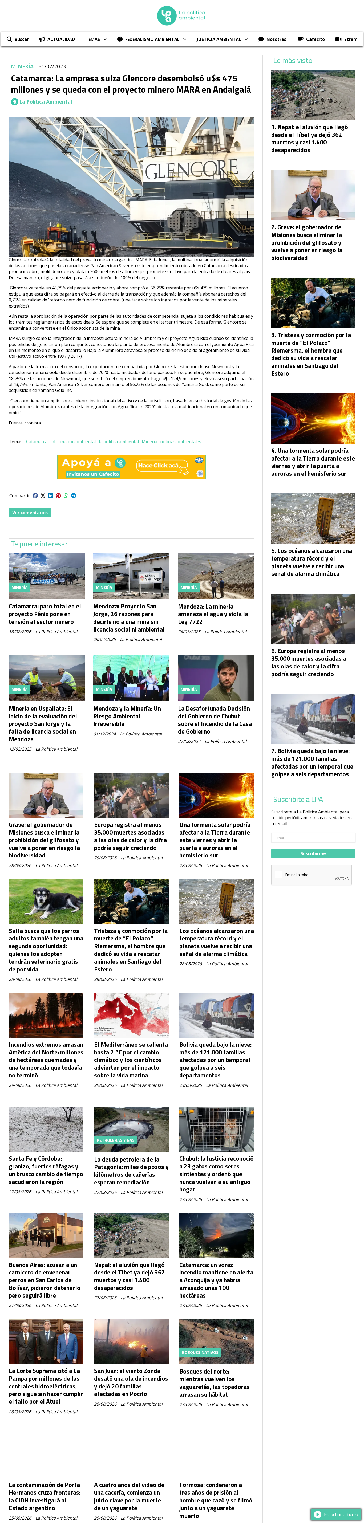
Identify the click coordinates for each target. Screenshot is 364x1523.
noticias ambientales (180, 441)
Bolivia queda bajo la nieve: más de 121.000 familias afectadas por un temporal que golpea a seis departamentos (215, 1060)
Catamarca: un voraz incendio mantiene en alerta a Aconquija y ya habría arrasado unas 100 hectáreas (216, 1280)
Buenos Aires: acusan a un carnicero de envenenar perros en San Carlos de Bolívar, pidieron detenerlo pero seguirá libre (44, 1280)
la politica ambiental (119, 441)
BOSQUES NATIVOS (200, 1352)
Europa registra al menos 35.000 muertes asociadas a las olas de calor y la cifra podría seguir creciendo (130, 836)
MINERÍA (22, 66)
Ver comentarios (30, 512)
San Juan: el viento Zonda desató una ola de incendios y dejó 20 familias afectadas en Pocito (131, 1382)
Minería (149, 441)
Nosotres (276, 39)
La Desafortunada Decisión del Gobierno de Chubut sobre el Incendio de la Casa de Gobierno (215, 720)
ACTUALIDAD (61, 39)
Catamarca (36, 441)
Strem (351, 39)
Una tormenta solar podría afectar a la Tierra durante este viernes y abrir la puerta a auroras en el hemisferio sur (214, 840)
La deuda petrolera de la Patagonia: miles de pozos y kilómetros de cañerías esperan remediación (131, 1171)
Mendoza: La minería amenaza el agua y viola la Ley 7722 (213, 614)
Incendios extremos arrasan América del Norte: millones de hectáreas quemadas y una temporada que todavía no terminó (46, 1060)
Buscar (22, 39)
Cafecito (315, 39)
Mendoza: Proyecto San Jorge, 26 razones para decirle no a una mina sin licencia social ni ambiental (129, 617)
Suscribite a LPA (298, 799)
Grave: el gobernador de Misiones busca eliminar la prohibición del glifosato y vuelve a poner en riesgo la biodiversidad (44, 840)
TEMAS (93, 39)
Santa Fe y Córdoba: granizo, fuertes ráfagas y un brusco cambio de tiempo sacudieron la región (46, 1170)
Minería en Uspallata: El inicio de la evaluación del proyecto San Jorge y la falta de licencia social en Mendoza (43, 724)
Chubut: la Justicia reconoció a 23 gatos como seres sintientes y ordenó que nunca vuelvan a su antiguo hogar (216, 1174)
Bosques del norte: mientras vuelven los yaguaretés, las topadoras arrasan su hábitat (214, 1383)
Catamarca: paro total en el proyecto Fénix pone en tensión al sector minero (45, 613)
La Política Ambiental (45, 102)
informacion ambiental (73, 441)
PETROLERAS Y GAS (116, 1140)
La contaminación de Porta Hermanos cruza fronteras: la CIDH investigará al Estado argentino (44, 1496)
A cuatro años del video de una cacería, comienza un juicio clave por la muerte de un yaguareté (129, 1496)
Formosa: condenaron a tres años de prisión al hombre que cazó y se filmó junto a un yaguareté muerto (215, 1500)
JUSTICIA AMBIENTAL (219, 39)
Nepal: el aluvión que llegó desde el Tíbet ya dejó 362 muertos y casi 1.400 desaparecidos (129, 1276)
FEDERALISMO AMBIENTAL (152, 39)
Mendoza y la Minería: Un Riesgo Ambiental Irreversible (127, 716)
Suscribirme (313, 853)
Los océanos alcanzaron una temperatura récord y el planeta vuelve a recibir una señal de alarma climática (216, 942)
